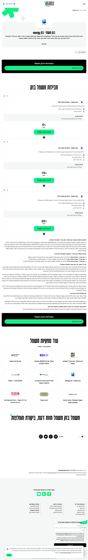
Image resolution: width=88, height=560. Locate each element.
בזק (80, 10)
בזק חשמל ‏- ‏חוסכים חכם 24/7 (68, 102)
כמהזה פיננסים (34, 510)
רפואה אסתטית (35, 506)
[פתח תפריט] (84, 4)
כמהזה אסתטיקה (34, 504)
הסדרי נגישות (81, 512)
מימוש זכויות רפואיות (56, 508)
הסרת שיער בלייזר (34, 508)
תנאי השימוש (67, 533)
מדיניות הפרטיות (52, 473)
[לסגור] (7, 549)
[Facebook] (51, 437)
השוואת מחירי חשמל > (44, 347)
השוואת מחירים (80, 504)
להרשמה (70, 545)
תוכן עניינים (81, 52)
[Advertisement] (56, 455)
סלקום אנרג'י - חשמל (15, 381)
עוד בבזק (44, 44)
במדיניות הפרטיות (66, 553)
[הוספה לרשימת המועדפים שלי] (4, 95)
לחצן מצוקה (58, 510)
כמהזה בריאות (57, 504)
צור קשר (82, 508)
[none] (72, 355)
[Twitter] (46, 437)
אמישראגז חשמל (15, 361)
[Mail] (56, 437)
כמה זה (84, 10)
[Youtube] (39, 494)
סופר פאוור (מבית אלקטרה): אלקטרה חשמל (44, 382)
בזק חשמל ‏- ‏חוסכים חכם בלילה (67, 196)
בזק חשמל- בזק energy (73, 381)
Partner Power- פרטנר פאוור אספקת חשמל (72, 401)
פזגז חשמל (44, 400)
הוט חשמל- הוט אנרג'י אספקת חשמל (73, 362)
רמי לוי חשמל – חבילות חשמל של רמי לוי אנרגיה (15, 401)
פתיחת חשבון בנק (34, 512)
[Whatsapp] (41, 437)
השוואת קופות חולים (56, 506)
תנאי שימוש (81, 510)
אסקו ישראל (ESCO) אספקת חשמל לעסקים (44, 362)
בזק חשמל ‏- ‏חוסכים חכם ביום (68, 148)
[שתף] (7, 95)
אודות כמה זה (81, 506)
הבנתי (9, 555)
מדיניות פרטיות (80, 514)
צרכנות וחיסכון (57, 512)
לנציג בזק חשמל (77, 68)
